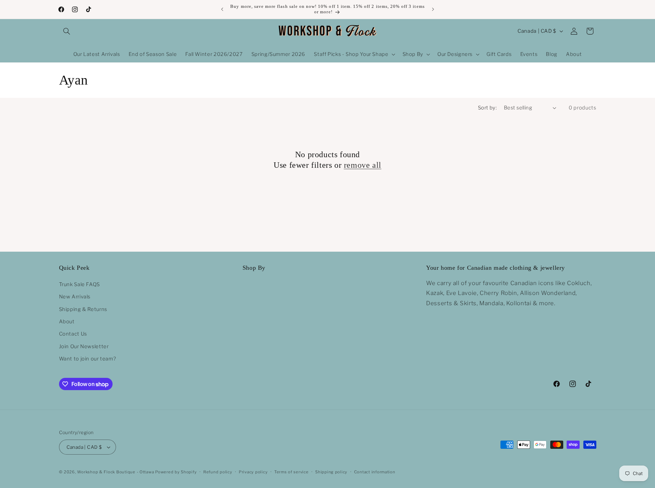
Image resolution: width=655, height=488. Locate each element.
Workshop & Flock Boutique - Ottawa (115, 472)
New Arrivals (75, 296)
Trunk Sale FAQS (79, 284)
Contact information (374, 472)
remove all (362, 165)
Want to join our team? (87, 358)
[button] (67, 31)
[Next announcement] (432, 9)
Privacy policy (253, 472)
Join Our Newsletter (84, 346)
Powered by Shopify (175, 472)
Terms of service (291, 472)
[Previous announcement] (222, 9)
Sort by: (487, 108)
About (67, 321)
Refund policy (217, 472)
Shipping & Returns (83, 309)
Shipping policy (331, 472)
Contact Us (73, 334)
